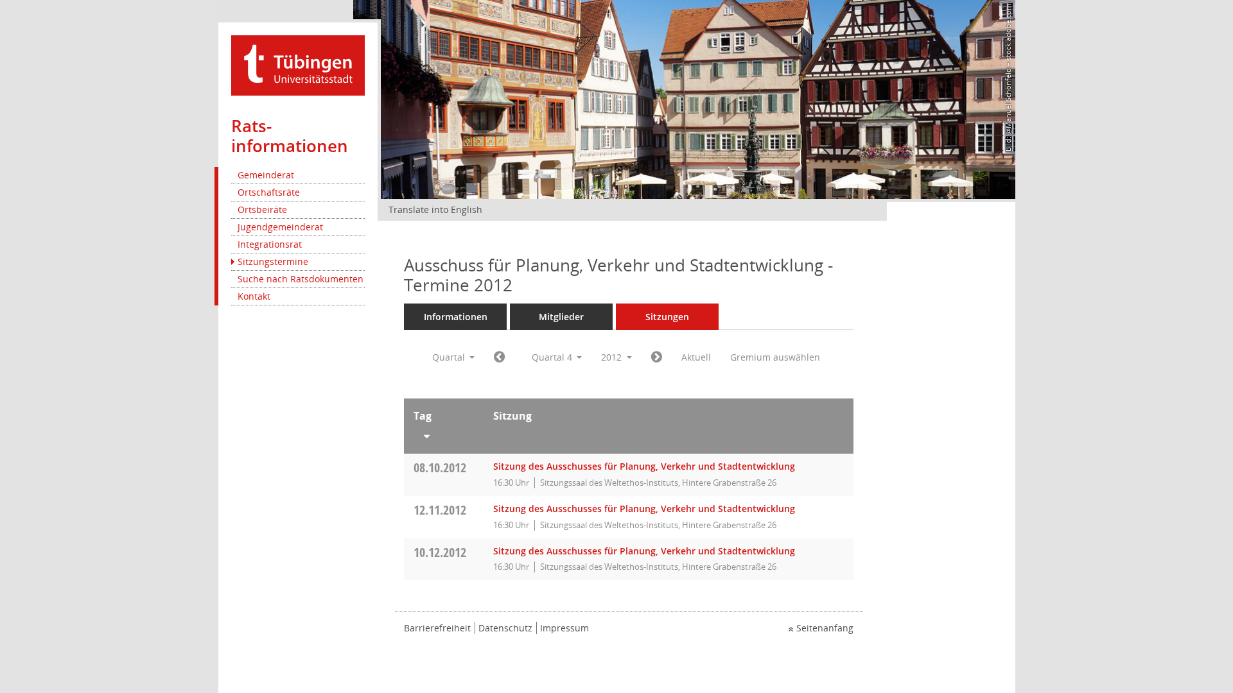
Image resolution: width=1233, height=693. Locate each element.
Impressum (564, 628)
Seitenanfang (824, 628)
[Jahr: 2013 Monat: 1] (657, 357)
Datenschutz (505, 628)
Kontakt (254, 296)
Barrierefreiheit (437, 628)
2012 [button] (612, 357)
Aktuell (696, 357)
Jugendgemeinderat (280, 227)
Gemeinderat (266, 175)
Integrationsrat (270, 244)
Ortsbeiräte (262, 209)
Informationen (455, 317)
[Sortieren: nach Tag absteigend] (444, 434)
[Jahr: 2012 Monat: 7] (499, 357)
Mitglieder (561, 317)
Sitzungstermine (273, 261)
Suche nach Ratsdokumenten (300, 279)
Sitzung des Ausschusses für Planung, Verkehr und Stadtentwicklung (644, 466)
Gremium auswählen (775, 357)
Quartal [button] (450, 357)
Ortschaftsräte (269, 192)
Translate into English (435, 209)
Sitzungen (667, 317)
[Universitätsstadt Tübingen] (298, 64)
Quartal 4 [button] (553, 357)
